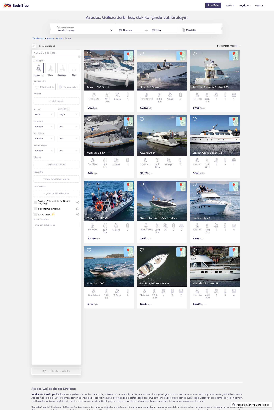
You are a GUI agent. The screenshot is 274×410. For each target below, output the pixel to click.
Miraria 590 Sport (98, 87)
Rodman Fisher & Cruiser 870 (211, 87)
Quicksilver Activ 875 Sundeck (158, 218)
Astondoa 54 (148, 152)
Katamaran (62, 75)
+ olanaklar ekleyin (56, 164)
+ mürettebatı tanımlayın (56, 178)
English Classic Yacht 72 (207, 152)
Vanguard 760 (95, 283)
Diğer (74, 75)
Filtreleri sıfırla (59, 371)
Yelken (50, 75)
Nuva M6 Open (149, 87)
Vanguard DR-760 (98, 218)
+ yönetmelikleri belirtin (56, 193)
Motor (37, 76)
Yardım (229, 5)
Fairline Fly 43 (201, 218)
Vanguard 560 (96, 152)
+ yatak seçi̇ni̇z (56, 101)
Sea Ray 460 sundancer (154, 283)
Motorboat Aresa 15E (205, 283)
